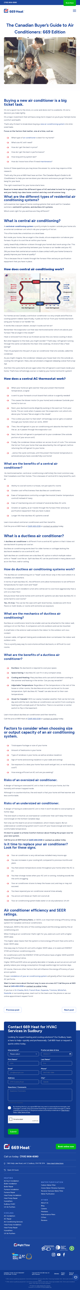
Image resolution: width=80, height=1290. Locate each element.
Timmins (53, 990)
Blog (42, 1206)
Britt (26, 990)
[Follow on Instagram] (53, 1254)
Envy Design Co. (47, 1287)
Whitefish (62, 990)
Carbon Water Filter (48, 1185)
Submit (13, 1131)
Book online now (66, 1146)
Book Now (70, 3)
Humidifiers (8, 1201)
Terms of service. (71, 1273)
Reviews (44, 1220)
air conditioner (29, 138)
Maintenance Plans (48, 1214)
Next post (69, 1010)
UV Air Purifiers (9, 1207)
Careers (44, 1209)
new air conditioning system (53, 124)
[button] (71, 1248)
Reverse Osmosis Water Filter (52, 1191)
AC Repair (7, 1219)
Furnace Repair (9, 1192)
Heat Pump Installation (12, 1195)
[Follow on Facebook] (64, 1254)
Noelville (7, 993)
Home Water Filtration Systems (53, 1188)
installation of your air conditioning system (28, 976)
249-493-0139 (17, 986)
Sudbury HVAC (9, 1204)
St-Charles (19, 990)
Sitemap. (56, 1273)
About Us (44, 1203)
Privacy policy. (63, 1273)
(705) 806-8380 (10, 2)
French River (34, 990)
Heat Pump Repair (11, 1228)
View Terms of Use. (24, 1112)
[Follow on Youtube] (58, 1254)
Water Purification (48, 1194)
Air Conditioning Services (13, 1222)
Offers (43, 1217)
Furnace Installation (11, 1189)
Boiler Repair (8, 1187)
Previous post (12, 1010)
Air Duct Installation (11, 1181)
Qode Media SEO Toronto (43, 1285)
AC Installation (9, 1216)
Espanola (44, 990)
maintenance (46, 161)
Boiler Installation (10, 1184)
